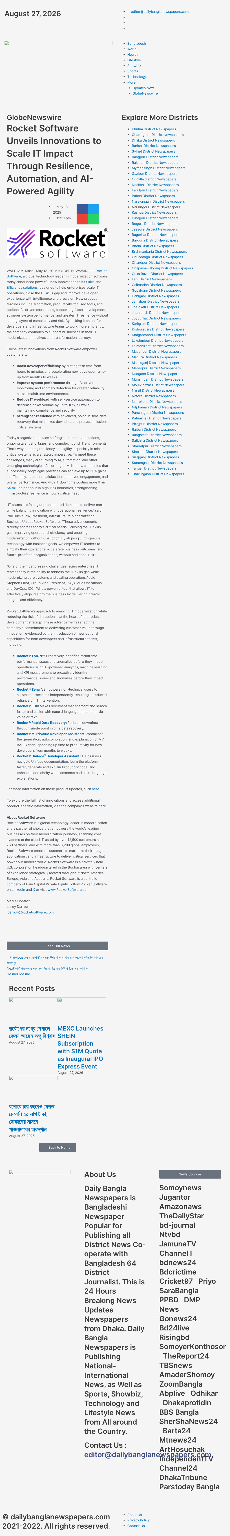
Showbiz (134, 66)
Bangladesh (136, 43)
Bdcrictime (178, 1272)
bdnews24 (178, 1262)
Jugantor (175, 1197)
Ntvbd (170, 1234)
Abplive (173, 1393)
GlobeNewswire (145, 93)
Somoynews (180, 1187)
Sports (132, 71)
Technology (136, 77)
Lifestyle (134, 60)
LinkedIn (18, 889)
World (132, 49)
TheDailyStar (182, 1215)
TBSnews (176, 1365)
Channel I (176, 1253)
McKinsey (74, 465)
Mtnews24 (178, 1440)
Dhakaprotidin (188, 1402)
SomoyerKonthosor (192, 1346)
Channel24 (179, 1468)
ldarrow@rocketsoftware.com (30, 912)
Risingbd (175, 1337)
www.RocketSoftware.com (68, 889)
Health (132, 54)
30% (93, 471)
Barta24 (177, 1430)
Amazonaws (181, 1206)
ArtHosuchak (183, 1449)
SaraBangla (179, 1290)
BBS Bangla (180, 1412)
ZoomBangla (181, 1384)
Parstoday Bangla (189, 1486)
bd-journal (178, 1225)
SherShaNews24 (188, 1421)
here (95, 789)
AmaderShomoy (188, 1374)
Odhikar (204, 1393)
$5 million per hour (22, 488)
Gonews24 (179, 1318)
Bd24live (175, 1327)
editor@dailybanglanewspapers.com (147, 1454)
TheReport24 (187, 1356)
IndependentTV (187, 1458)
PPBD (169, 1299)
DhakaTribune (184, 1477)
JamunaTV (178, 1243)
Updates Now (143, 88)
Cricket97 (177, 1281)
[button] (82, 209)
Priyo (208, 1281)
